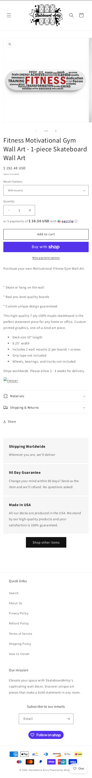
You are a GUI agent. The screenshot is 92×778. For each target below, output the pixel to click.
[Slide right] (56, 131)
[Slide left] (36, 131)
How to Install (19, 654)
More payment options (46, 257)
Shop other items (46, 542)
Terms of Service (20, 634)
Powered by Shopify (61, 769)
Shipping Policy (20, 644)
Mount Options (12, 181)
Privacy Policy (18, 613)
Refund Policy (19, 623)
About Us (15, 603)
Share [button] (12, 421)
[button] (9, 15)
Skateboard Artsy (39, 769)
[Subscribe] (68, 719)
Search (14, 593)
